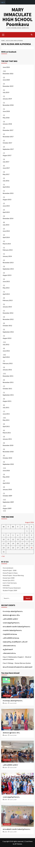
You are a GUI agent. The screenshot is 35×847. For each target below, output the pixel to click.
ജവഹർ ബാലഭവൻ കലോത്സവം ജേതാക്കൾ (17, 667)
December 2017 (8, 130)
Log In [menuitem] (3, 2)
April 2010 (6, 483)
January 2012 (7, 370)
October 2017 (7, 143)
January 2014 (7, 256)
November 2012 (8, 319)
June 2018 (6, 111)
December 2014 (8, 218)
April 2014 (6, 237)
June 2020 (6, 80)
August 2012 (7, 338)
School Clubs (7, 695)
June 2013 (6, 281)
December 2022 (8, 73)
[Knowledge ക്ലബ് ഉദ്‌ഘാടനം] (17, 687)
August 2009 (7, 508)
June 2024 (6, 67)
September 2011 (8, 395)
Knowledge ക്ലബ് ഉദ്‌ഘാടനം (13, 611)
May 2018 (6, 118)
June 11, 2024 (13, 799)
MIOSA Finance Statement (12, 588)
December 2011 (8, 376)
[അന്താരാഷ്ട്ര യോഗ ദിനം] (17, 719)
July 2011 (6, 407)
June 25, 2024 (13, 703)
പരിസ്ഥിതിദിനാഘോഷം (11, 638)
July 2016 (6, 181)
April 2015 (6, 212)
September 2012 (8, 332)
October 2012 (7, 325)
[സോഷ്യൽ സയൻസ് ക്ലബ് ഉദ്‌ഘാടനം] (17, 816)
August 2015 (7, 199)
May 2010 (6, 477)
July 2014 (6, 225)
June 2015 (6, 206)
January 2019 (7, 99)
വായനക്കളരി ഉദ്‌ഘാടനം (11, 623)
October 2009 (7, 496)
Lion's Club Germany (10, 583)
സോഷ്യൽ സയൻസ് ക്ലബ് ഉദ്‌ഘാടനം (16, 626)
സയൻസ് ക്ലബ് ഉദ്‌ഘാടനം (12, 630)
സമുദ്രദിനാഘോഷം (10, 634)
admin (5, 703)
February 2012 (8, 363)
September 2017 (8, 149)
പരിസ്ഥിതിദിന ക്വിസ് (10, 619)
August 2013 (7, 275)
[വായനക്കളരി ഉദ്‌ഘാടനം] (17, 784)
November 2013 (8, 262)
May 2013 (6, 288)
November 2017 (8, 136)
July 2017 (6, 162)
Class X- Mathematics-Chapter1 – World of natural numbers (17, 658)
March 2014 (7, 244)
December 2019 (8, 86)
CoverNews (29, 841)
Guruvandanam (8, 568)
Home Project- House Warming (13, 575)
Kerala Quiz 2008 (8, 578)
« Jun (3, 556)
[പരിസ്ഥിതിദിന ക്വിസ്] (17, 751)
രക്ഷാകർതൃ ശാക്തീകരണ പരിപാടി (15, 642)
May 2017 (6, 174)
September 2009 (8, 502)
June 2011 (6, 414)
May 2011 (6, 420)
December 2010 (8, 445)
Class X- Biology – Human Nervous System (17, 663)
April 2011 (6, 426)
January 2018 (7, 124)
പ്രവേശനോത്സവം (9, 645)
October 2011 (7, 388)
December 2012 (8, 313)
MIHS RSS (6, 585)
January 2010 (7, 489)
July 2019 (6, 92)
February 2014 (8, 250)
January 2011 (7, 439)
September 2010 (8, 464)
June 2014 (6, 231)
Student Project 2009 (10, 590)
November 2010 (8, 451)
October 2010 (7, 458)
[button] (3, 34)
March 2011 (7, 433)
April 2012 (6, 357)
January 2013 (7, 307)
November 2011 (8, 382)
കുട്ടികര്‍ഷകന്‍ (8, 649)
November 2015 (8, 193)
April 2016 (6, 187)
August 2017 (7, 155)
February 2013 (8, 300)
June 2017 (6, 168)
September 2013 (8, 269)
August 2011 (7, 401)
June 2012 (6, 351)
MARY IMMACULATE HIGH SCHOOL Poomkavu (17, 17)
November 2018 (8, 105)
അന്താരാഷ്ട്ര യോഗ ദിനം (11, 615)
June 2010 (6, 470)
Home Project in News (10, 573)
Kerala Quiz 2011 (8, 580)
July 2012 (6, 344)
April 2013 (6, 294)
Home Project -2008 (9, 570)
